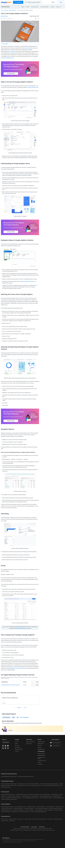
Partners (39, 762)
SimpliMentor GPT (41, 749)
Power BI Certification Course (46, 797)
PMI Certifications (58, 810)
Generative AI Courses (31, 806)
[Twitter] (5, 746)
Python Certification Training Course (9, 799)
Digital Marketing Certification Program (15, 668)
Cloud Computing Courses (19, 806)
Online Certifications (50, 806)
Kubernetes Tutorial (58, 819)
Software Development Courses (55, 808)
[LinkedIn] (3, 748)
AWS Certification (46, 794)
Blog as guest (29, 743)
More (53, 2)
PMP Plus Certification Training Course (9, 783)
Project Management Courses (7, 806)
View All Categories (24, 717)
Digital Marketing (12, 10)
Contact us (17, 751)
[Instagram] (8, 748)
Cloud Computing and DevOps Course (25, 776)
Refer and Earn (6, 742)
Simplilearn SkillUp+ (41, 755)
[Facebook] (3, 746)
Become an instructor (30, 741)
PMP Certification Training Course (8, 794)
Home (2, 10)
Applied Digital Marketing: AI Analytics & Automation (11, 684)
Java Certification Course (58, 797)
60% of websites (11, 51)
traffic (23, 172)
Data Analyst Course (22, 783)
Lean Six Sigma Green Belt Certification (13, 797)
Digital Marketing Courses (41, 811)
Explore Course (11, 73)
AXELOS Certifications (39, 810)
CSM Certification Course (21, 794)
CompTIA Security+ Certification (14, 796)
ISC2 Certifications (29, 810)
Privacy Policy (34, 826)
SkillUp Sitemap (41, 743)
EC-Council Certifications (18, 808)
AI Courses (32, 811)
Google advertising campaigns (27, 281)
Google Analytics (29, 48)
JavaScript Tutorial (12, 819)
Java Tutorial (20, 819)
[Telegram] (5, 748)
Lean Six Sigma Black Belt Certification (30, 797)
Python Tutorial (4, 819)
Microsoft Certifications (24, 811)
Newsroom (17, 745)
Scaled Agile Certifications (18, 810)
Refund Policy (41, 826)
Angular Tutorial (28, 819)
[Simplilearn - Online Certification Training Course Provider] (6, 2)
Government (40, 764)
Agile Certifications (41, 806)
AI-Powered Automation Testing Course (51, 785)
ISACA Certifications (49, 810)
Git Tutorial (50, 819)
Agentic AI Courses (60, 806)
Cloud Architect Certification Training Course (49, 783)
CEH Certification (54, 794)
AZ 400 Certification (26, 796)
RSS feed (39, 747)
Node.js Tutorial (35, 819)
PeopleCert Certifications (29, 808)
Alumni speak (17, 747)
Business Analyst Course (36, 785)
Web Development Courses (6, 810)
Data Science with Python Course (35, 794)
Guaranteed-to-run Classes (41, 758)
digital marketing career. (8, 58)
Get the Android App (56, 742)
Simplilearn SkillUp (41, 741)
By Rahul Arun (4, 16)
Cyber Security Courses (6, 808)
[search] (25, 2)
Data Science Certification (33, 783)
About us (16, 741)
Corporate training (41, 753)
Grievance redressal (19, 749)
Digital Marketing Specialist (21, 628)
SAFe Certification (35, 796)
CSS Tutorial (12, 820)
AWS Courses (15, 811)
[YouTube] (8, 746)
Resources (6, 10)
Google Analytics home (33, 87)
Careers (16, 743)
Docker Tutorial (43, 819)
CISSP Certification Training (45, 796)
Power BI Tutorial (4, 820)
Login (61, 2)
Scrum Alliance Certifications (42, 808)
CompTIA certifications (6, 811)
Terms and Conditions (25, 826)
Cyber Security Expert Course (24, 785)
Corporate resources (42, 760)
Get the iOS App (56, 745)
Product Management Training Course (9, 776)
